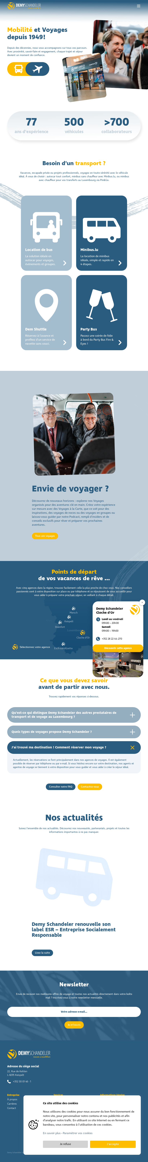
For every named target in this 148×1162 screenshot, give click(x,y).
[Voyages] (38, 69)
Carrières (12, 1104)
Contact (11, 1108)
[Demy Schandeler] (24, 6)
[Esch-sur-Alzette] (63, 644)
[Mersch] (73, 608)
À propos (12, 1099)
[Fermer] (142, 602)
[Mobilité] (17, 69)
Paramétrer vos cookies (78, 1133)
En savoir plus (52, 1133)
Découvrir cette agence (118, 648)
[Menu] (138, 6)
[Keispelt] (69, 617)
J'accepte (113, 1144)
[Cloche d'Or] (82, 632)
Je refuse (65, 1144)
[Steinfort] (60, 622)
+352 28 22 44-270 (112, 638)
